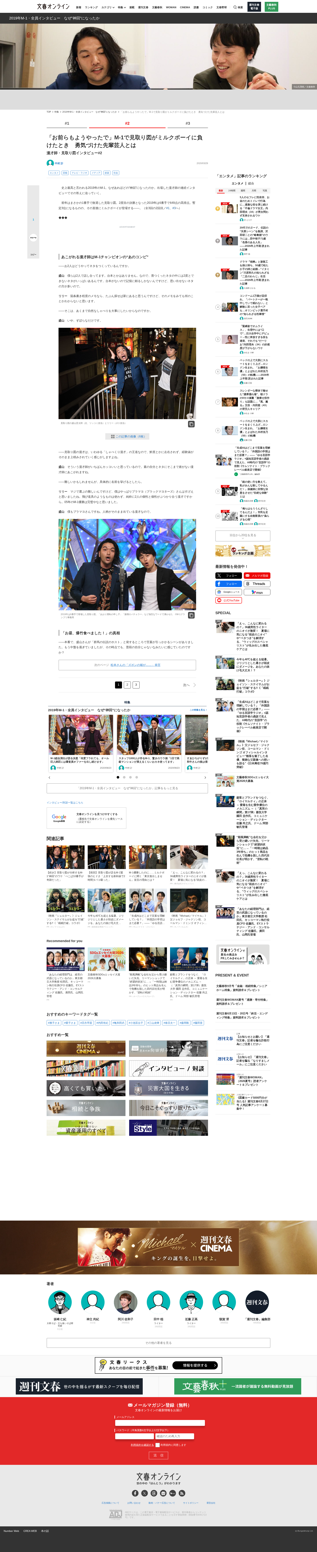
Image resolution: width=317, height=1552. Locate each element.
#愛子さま (70, 1022)
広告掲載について (110, 1503)
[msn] (172, 1493)
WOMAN (171, 7)
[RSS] (182, 1493)
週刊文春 (143, 7)
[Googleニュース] (163, 1493)
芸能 (65, 173)
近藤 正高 (248, 383)
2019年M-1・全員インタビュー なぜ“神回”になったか (54, 18)
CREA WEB (30, 1530)
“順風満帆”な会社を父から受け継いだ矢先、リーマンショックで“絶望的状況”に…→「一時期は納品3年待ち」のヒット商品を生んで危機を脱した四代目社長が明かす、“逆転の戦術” (148, 985)
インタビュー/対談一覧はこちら (65, 802)
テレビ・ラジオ (79, 173)
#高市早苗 (86, 1022)
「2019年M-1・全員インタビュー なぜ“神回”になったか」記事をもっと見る (127, 788)
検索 (240, 7)
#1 (67, 123)
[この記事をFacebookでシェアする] (33, 203)
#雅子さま (54, 1022)
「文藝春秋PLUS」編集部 (249, 474)
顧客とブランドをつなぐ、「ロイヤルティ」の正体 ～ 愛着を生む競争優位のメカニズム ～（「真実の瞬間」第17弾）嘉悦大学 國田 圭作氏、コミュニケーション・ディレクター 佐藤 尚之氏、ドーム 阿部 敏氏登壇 (188, 987)
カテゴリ (106, 7)
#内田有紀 (102, 1022)
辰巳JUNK (248, 319)
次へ (186, 685)
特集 (120, 7)
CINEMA (185, 7)
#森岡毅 (184, 1022)
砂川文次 (262, 501)
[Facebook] (135, 1493)
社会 (116, 173)
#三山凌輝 (153, 1022)
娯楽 (107, 173)
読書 (196, 7)
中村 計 (59, 163)
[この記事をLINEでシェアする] (33, 227)
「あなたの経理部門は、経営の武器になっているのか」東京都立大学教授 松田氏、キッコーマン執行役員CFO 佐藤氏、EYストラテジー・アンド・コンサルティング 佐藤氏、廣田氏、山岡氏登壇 (65, 987)
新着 (78, 7)
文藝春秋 (157, 7)
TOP (49, 112)
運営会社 (211, 1503)
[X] (144, 1493)
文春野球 (221, 7)
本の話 (45, 1530)
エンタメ (54, 173)
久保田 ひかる (250, 288)
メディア (96, 173)
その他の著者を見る (158, 1342)
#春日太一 (169, 1022)
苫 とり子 (248, 220)
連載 (131, 7)
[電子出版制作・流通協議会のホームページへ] (115, 1515)
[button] (118, 777)
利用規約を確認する (142, 1444)
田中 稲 (247, 254)
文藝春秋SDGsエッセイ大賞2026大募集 (104, 978)
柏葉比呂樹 (248, 501)
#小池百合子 (136, 1022)
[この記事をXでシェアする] (33, 192)
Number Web (11, 1530)
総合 (251, 183)
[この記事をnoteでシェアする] (33, 238)
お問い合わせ (134, 1503)
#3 (188, 123)
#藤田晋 (198, 1022)
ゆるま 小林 (249, 353)
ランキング (91, 7)
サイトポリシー (190, 1503)
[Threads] (154, 1493)
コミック (208, 7)
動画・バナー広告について (162, 1503)
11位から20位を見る (242, 535)
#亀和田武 (118, 1022)
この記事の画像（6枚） (131, 436)
